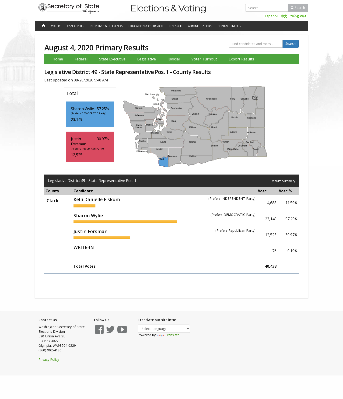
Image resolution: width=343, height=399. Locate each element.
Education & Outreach (146, 26)
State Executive (112, 59)
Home (57, 59)
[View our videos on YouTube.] (122, 331)
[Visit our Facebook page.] (99, 331)
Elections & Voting (168, 8)
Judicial (174, 59)
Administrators (199, 26)
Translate (172, 335)
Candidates (75, 26)
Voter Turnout (204, 59)
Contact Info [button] (228, 26)
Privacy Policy (48, 359)
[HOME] (43, 26)
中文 (284, 16)
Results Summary (283, 181)
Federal (81, 59)
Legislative (146, 59)
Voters (56, 26)
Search (299, 7)
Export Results (241, 59)
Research (175, 26)
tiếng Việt (298, 16)
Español (271, 16)
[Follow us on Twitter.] (110, 331)
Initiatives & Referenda (106, 26)
